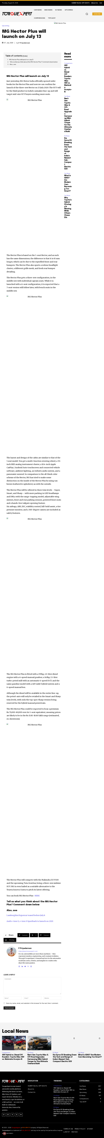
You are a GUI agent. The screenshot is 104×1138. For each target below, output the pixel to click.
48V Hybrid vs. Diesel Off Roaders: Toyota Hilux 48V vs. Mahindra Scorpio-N (68, 79)
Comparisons (68, 63)
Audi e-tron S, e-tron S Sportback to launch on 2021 (30, 921)
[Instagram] (19, 966)
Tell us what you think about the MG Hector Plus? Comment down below (33, 62)
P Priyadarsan (24, 43)
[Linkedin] (22, 966)
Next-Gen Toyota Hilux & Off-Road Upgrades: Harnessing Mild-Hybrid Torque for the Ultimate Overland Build (37, 1059)
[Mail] (25, 966)
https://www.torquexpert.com (28, 951)
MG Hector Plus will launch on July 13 (21, 59)
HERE (37, 896)
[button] (87, 14)
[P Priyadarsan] (11, 957)
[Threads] (31, 966)
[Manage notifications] (4, 1133)
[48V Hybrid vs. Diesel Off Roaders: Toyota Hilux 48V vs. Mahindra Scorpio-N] (14, 1043)
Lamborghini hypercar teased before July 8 (26, 915)
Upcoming (5, 26)
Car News (67, 96)
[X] (28, 966)
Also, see (13, 64)
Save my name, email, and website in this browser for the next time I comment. (32, 1003)
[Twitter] (16, 1114)
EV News (66, 136)
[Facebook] (12, 1114)
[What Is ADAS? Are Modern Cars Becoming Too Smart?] (90, 1043)
